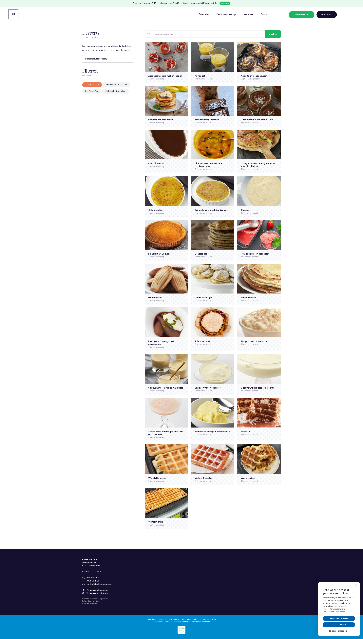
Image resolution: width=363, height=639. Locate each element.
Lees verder (340, 612)
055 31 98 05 (92, 578)
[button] (339, 631)
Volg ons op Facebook (97, 590)
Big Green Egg (91, 91)
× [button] (356, 585)
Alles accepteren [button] (339, 618)
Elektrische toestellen (115, 91)
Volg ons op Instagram (97, 593)
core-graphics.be (101, 599)
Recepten (249, 14)
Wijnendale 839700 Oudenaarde (91, 564)
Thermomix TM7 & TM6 (116, 85)
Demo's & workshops (226, 14)
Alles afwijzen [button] (339, 625)
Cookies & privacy (89, 603)
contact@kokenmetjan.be (99, 584)
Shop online (326, 14)
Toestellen (204, 14)
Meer (351, 14)
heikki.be (95, 601)
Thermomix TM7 (301, 15)
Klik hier (225, 3)
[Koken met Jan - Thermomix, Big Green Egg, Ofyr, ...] (13, 14)
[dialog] (339, 609)
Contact (265, 14)
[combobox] (350, 585)
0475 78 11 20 (92, 581)
